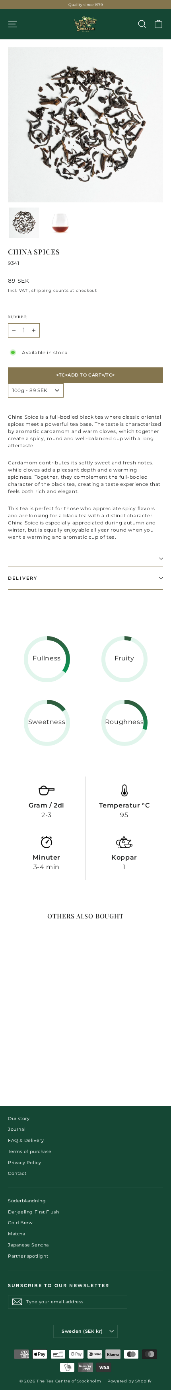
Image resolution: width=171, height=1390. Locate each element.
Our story (18, 1118)
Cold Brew (20, 1222)
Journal (16, 1129)
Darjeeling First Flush (33, 1212)
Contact (17, 1173)
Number (17, 316)
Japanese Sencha (28, 1245)
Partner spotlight (28, 1256)
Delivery (23, 578)
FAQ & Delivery (26, 1140)
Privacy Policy (24, 1162)
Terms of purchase (29, 1151)
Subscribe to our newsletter (58, 1285)
